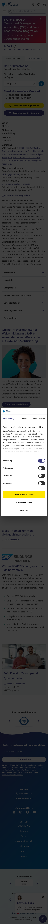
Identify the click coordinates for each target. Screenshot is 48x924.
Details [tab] (24, 418)
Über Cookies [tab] (39, 418)
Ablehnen (24, 510)
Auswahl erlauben (24, 502)
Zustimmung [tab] (8, 418)
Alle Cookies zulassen (24, 494)
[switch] (41, 468)
